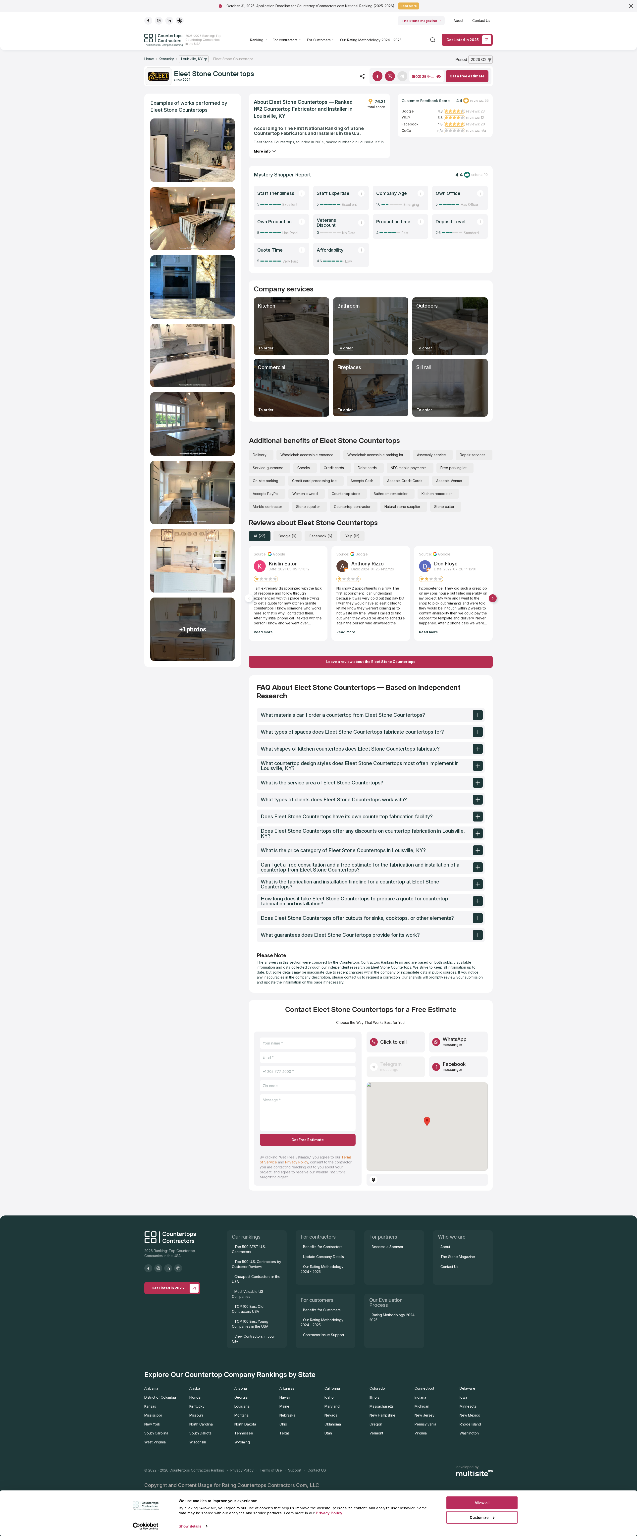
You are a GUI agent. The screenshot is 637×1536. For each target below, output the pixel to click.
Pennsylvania (425, 1424)
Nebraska (287, 1415)
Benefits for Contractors (322, 1247)
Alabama (151, 1388)
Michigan (422, 1406)
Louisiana (242, 1406)
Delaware (467, 1388)
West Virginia (155, 1442)
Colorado (377, 1388)
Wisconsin (197, 1442)
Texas (284, 1433)
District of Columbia (160, 1397)
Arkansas (286, 1388)
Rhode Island (470, 1424)
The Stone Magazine (419, 21)
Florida (195, 1397)
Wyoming (242, 1442)
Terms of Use (271, 1470)
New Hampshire (382, 1415)
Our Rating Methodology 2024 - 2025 (371, 40)
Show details (190, 1526)
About (458, 20)
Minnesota (468, 1406)
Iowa (463, 1397)
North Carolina (201, 1424)
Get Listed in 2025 (462, 40)
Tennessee (243, 1433)
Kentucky (197, 1406)
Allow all (482, 1503)
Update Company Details (323, 1257)
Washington (469, 1433)
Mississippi (153, 1415)
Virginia (421, 1433)
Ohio (283, 1424)
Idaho (329, 1397)
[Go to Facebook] (377, 76)
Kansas (150, 1406)
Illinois (374, 1397)
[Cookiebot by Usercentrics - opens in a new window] (145, 1526)
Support (294, 1470)
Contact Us (481, 20)
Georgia (241, 1397)
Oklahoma (332, 1424)
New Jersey (424, 1415)
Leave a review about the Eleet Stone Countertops (371, 661)
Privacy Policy (296, 1162)
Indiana (420, 1397)
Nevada (330, 1415)
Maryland (332, 1406)
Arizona (240, 1388)
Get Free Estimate (307, 1140)
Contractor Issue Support (323, 1335)
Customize (479, 1517)
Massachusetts (382, 1406)
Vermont (376, 1433)
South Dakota (200, 1433)
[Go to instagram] (159, 21)
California (332, 1388)
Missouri (196, 1415)
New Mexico (470, 1415)
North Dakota (245, 1424)
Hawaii (284, 1397)
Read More (408, 6)
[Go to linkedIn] (169, 21)
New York (152, 1424)
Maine (284, 1406)
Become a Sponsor (387, 1247)
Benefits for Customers (322, 1310)
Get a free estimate (467, 76)
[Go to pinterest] (180, 21)
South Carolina (156, 1433)
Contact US (317, 1470)
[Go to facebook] (148, 21)
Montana (241, 1415)
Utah (328, 1433)
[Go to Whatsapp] (390, 76)
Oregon (376, 1424)
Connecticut (424, 1388)
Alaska (194, 1388)
